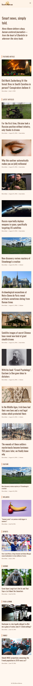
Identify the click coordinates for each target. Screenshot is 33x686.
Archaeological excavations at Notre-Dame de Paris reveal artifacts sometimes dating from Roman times (16, 297)
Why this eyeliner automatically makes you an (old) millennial (15, 162)
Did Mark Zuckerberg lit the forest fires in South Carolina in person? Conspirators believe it (16, 84)
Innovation (22, 133)
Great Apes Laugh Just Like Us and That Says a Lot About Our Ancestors (15, 589)
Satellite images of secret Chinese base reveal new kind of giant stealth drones (16, 336)
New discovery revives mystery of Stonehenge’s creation (16, 260)
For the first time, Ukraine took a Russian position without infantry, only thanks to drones (16, 127)
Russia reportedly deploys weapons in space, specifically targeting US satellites (14, 224)
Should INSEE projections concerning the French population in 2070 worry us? (15, 659)
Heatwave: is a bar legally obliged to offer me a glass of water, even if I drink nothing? (16, 625)
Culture (21, 265)
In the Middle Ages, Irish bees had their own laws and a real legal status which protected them (16, 410)
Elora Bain (4, 524)
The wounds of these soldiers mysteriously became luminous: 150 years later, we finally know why (15, 449)
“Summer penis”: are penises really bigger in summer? (14, 520)
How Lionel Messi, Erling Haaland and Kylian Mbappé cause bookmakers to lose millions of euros (16, 555)
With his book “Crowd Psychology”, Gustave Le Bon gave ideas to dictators (16, 373)
